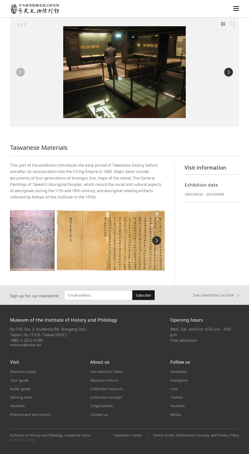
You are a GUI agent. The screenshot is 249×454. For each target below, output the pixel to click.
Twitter (176, 397)
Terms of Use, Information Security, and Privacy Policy (196, 435)
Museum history (104, 380)
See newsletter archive (213, 295)
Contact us (99, 414)
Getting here (21, 397)
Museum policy (23, 371)
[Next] (228, 72)
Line (174, 388)
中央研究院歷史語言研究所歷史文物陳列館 (34, 9)
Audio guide (20, 388)
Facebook (178, 371)
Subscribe (143, 295)
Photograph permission (30, 414)
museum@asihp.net (25, 345)
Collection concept (106, 397)
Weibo (175, 414)
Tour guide (19, 380)
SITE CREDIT (28, 440)
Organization (101, 405)
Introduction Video (106, 371)
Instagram (179, 380)
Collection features (106, 388)
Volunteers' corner (127, 435)
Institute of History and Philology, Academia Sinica (50, 435)
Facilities (17, 405)
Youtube (177, 405)
